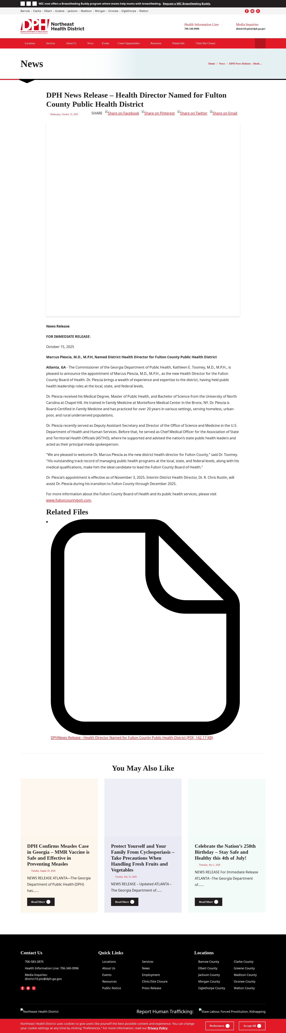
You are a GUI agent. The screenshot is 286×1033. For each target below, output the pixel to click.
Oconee (113, 11)
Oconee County (244, 981)
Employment (151, 975)
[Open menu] (143, 43)
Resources (156, 43)
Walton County (244, 988)
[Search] (260, 43)
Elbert (48, 11)
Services (50, 43)
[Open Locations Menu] (38, 43)
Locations (30, 43)
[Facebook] (122, 113)
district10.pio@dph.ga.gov (250, 28)
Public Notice (111, 988)
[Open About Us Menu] (79, 43)
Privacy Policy (157, 1028)
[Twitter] (192, 113)
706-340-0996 (191, 28)
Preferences (217, 1025)
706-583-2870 (34, 962)
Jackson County (209, 975)
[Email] (223, 113)
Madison (86, 11)
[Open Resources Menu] (164, 43)
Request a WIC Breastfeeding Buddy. (187, 3)
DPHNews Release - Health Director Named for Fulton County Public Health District (132, 737)
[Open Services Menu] (58, 43)
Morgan (100, 11)
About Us (71, 43)
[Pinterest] (158, 113)
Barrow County (208, 962)
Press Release (151, 988)
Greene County (244, 968)
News (90, 43)
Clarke (37, 11)
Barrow (25, 11)
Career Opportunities (129, 43)
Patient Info (178, 43)
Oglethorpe (128, 11)
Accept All (249, 1025)
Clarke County (243, 962)
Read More (42, 901)
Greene (59, 11)
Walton (143, 11)
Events (105, 43)
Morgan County (209, 981)
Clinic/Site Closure (205, 43)
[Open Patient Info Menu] (188, 43)
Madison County (245, 975)
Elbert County (207, 968)
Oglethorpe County (211, 988)
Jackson (72, 11)
